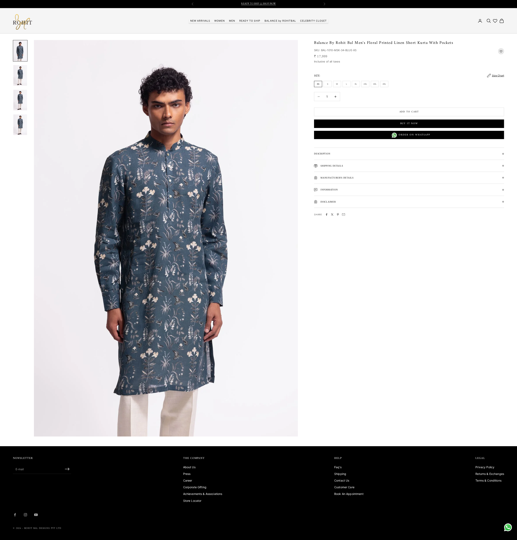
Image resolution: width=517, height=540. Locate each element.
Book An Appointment (349, 494)
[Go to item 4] (20, 124)
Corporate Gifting (194, 487)
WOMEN (219, 20)
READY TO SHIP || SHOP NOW (258, 4)
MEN (232, 20)
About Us (189, 467)
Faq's (338, 467)
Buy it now (409, 124)
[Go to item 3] (20, 100)
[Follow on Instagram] (25, 515)
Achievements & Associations (202, 494)
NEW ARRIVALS (200, 20)
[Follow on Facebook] (15, 515)
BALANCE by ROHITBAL (280, 20)
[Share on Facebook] (326, 214)
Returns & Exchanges (489, 474)
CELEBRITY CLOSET (313, 20)
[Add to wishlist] (501, 51)
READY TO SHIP (249, 20)
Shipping (340, 474)
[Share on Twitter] (332, 214)
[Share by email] (343, 214)
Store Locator (192, 500)
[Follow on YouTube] (36, 515)
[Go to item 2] (20, 75)
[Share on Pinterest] (337, 214)
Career (187, 480)
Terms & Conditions (488, 480)
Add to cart (409, 112)
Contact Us (341, 480)
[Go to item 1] (20, 50)
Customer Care (344, 487)
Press (187, 474)
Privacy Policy (484, 467)
